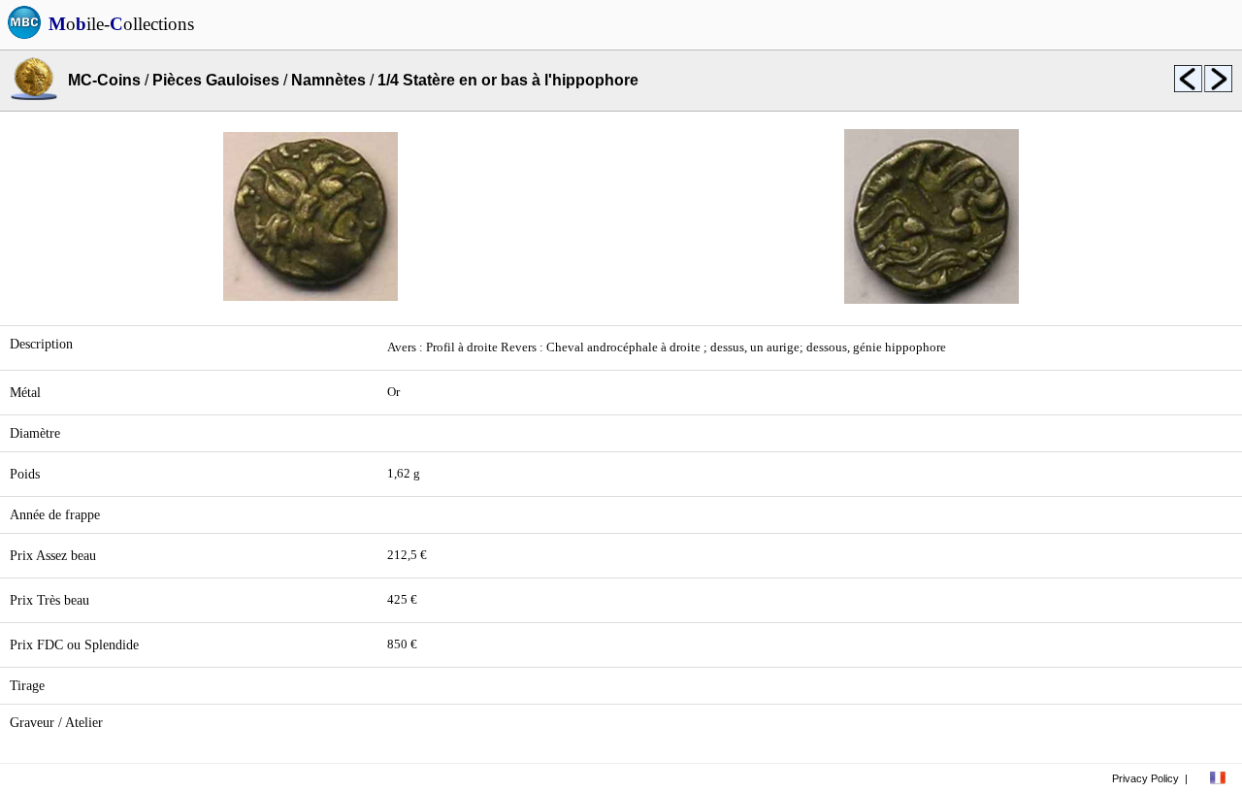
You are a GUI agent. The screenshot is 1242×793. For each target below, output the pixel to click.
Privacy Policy (1145, 778)
